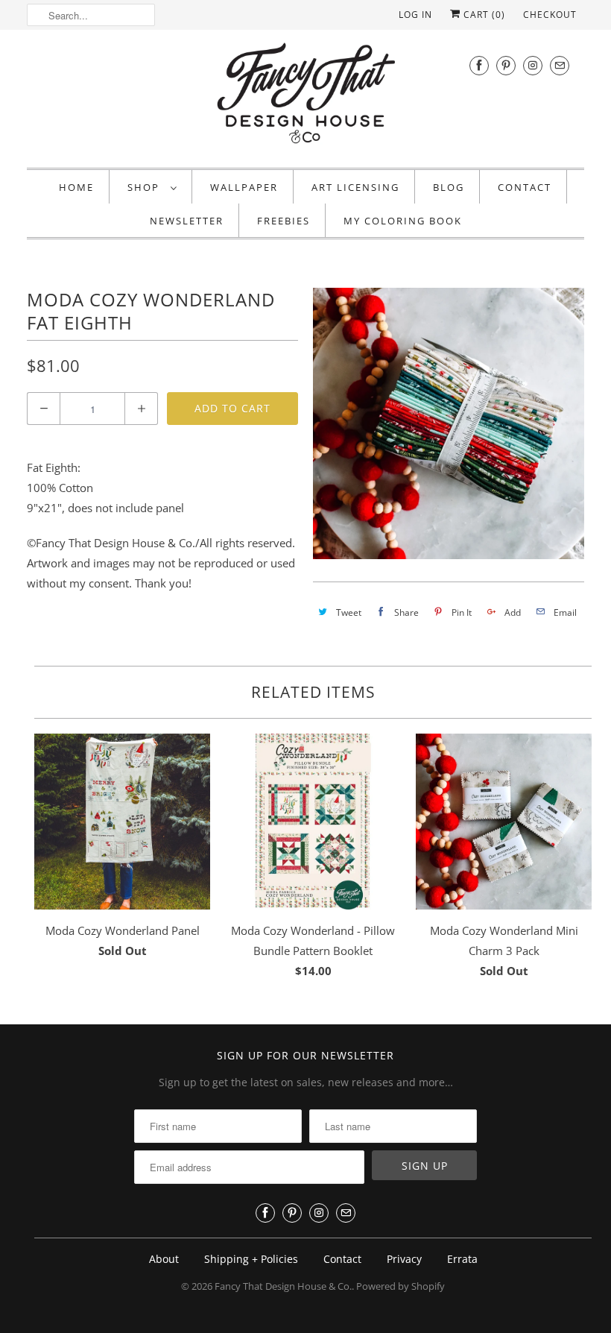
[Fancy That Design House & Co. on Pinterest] (506, 65)
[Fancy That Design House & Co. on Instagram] (532, 65)
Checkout (550, 14)
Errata (462, 1259)
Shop (145, 187)
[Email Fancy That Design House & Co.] (559, 65)
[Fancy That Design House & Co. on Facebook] (479, 65)
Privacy (404, 1259)
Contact (524, 187)
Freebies (283, 220)
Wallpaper (244, 187)
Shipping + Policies (251, 1259)
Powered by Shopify (400, 1286)
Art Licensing (355, 187)
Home (76, 187)
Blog (448, 187)
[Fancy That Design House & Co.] (305, 97)
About (164, 1259)
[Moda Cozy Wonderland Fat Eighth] (448, 423)
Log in (415, 14)
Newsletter (187, 220)
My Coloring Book (403, 220)
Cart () (482, 14)
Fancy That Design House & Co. (283, 1286)
